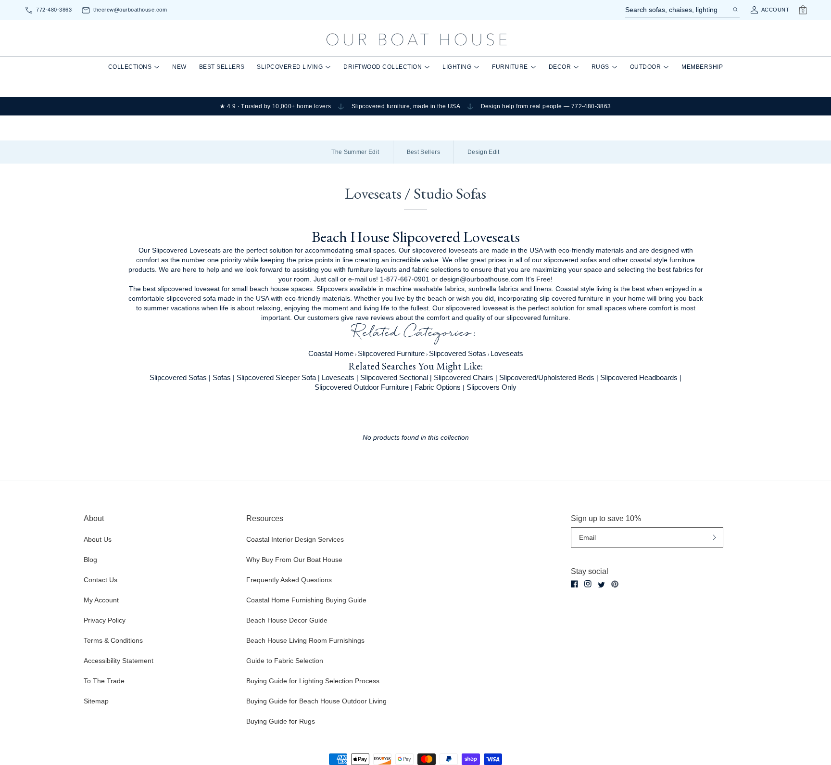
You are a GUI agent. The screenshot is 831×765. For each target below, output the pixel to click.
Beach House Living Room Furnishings (305, 640)
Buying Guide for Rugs (280, 721)
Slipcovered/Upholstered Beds (546, 377)
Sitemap (96, 701)
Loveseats (507, 353)
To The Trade (104, 681)
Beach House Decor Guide (286, 620)
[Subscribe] (714, 538)
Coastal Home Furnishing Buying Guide (306, 600)
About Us (98, 539)
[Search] (735, 9)
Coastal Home (330, 353)
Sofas (222, 377)
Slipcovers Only (491, 387)
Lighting (456, 67)
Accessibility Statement (118, 660)
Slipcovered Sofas (457, 353)
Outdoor (645, 67)
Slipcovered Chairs (463, 377)
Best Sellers (222, 67)
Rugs (600, 67)
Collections (130, 67)
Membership (702, 67)
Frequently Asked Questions (289, 580)
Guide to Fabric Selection (284, 660)
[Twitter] (601, 585)
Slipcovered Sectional (394, 377)
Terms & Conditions (113, 640)
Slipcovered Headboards (639, 377)
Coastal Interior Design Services (295, 539)
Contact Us (100, 580)
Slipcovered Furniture (391, 353)
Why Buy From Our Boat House (294, 559)
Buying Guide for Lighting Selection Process (312, 681)
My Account (101, 600)
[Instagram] (588, 583)
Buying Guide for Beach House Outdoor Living (316, 701)
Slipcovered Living (290, 67)
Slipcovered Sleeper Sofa (276, 377)
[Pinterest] (614, 584)
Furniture (510, 67)
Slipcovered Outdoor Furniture (362, 387)
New (179, 67)
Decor (560, 67)
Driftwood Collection (382, 67)
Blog (90, 559)
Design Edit (483, 152)
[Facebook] (574, 583)
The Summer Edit (355, 152)
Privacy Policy (105, 620)
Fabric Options (438, 387)
